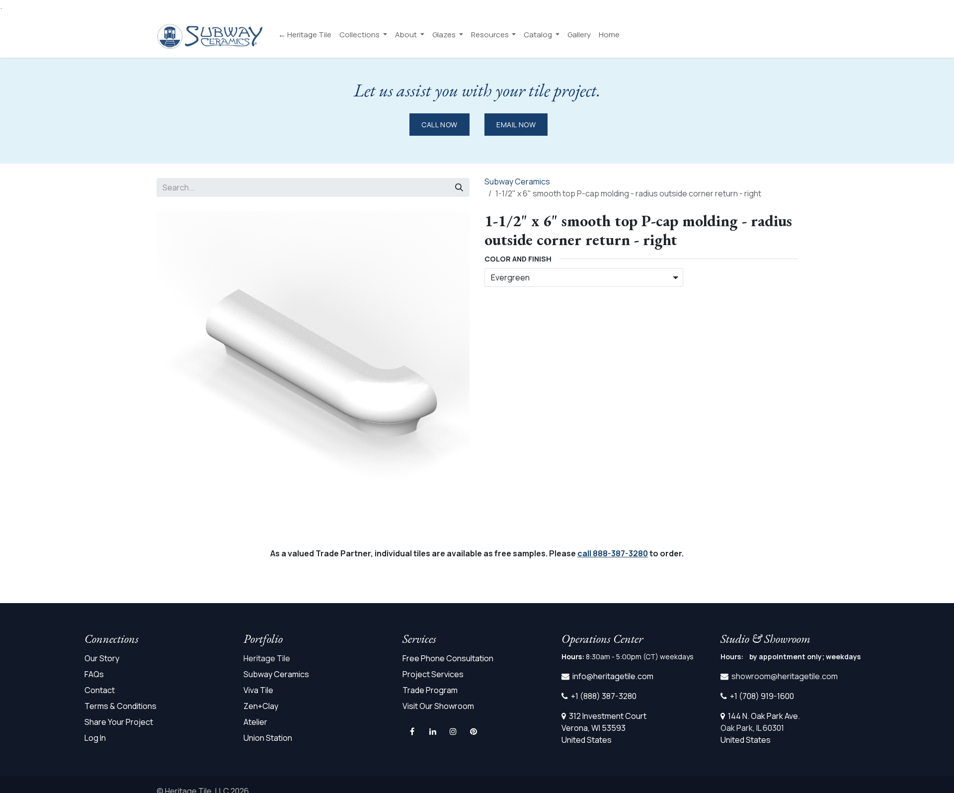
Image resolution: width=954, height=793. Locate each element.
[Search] (459, 187)
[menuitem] (304, 35)
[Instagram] (453, 731)
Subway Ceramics (517, 181)
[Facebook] (412, 731)
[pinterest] (473, 731)
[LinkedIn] (433, 731)
